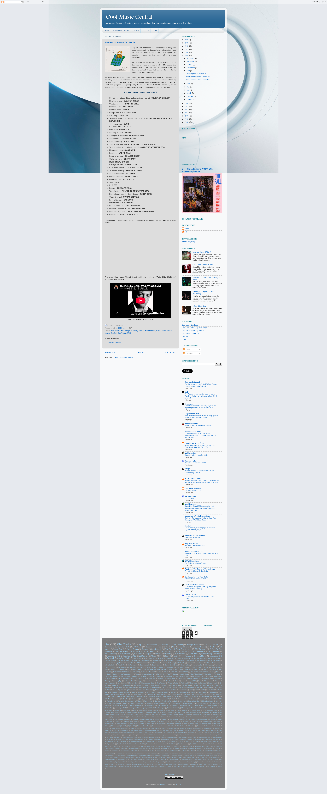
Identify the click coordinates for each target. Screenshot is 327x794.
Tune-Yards (135, 660)
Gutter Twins (151, 672)
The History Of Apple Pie (119, 705)
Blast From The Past (154, 647)
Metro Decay (119, 739)
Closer (136, 721)
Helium (183, 681)
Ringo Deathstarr (207, 701)
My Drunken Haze (149, 741)
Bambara (163, 714)
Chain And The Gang (187, 719)
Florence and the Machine (121, 672)
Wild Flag (199, 687)
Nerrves (188, 741)
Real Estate (193, 683)
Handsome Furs (189, 694)
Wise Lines (177, 766)
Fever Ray (152, 658)
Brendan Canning (197, 717)
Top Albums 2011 (113, 656)
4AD (119, 678)
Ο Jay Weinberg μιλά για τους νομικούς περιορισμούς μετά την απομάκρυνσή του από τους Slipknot (200, 435)
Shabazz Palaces (145, 748)
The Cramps (110, 753)
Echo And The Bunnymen (203, 723)
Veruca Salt (150, 764)
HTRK (159, 672)
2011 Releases (213, 651)
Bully (116, 719)
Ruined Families (114, 748)
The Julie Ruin (117, 687)
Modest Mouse (151, 667)
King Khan (108, 735)
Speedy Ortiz (184, 674)
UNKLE (112, 764)
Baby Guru (142, 678)
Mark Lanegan (121, 651)
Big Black (121, 690)
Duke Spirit (108, 681)
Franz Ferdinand (150, 681)
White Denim (213, 764)
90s (167, 647)
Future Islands (173, 728)
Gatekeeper (197, 728)
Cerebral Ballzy (174, 719)
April (188, 90)
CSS (121, 719)
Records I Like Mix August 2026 (196, 463)
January (190, 99)
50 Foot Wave (127, 678)
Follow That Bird (130, 681)
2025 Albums (189, 498)
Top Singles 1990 (161, 759)
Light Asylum (218, 735)
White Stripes (195, 708)
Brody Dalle (216, 717)
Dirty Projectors (151, 692)
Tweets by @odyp (188, 242)
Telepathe (218, 654)
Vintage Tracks (193, 644)
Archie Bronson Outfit (193, 712)
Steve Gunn (143, 750)
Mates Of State (217, 737)
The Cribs (119, 753)
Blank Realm (159, 690)
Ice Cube (201, 730)
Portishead (115, 746)
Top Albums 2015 (124, 333)
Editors (107, 726)
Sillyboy (148, 703)
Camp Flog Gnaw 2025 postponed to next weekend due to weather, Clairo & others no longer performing (200, 508)
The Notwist (216, 753)
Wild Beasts (144, 766)
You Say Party (211, 766)
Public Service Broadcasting (127, 701)
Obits (154, 699)
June (189, 84)
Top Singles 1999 (146, 762)
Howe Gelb (130, 696)
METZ (218, 672)
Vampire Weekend (173, 708)
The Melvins (207, 753)
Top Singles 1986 (110, 759)
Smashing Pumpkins (195, 748)
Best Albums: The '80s (121, 30)
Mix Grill (188, 526)
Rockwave (219, 701)
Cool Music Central (129, 16)
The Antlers (182, 750)
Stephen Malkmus (159, 703)
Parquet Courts (132, 649)
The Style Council (188, 755)
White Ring (190, 687)
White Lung (184, 708)
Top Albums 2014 (181, 651)
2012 (187, 110)
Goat (142, 672)
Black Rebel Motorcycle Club (145, 717)
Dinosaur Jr (212, 669)
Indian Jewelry (210, 730)
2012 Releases (200, 649)
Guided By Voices (175, 694)
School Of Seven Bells (136, 703)
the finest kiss (190, 496)
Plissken (213, 647)
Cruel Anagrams (124, 692)
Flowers (107, 728)
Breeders (161, 678)
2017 (187, 49)
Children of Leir (127, 721)
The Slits (174, 705)
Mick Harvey (149, 739)
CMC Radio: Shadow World (202, 265)
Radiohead (184, 683)
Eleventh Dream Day (143, 726)
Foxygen (140, 681)
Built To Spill (125, 331)
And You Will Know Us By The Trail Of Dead (158, 669)
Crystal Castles (197, 665)
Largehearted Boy (192, 414)
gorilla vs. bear (191, 453)
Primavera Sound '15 (148, 674)
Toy (180, 762)
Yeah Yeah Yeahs (123, 658)
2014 (187, 103)
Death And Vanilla (122, 723)
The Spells (164, 755)
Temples (164, 685)
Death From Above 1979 (137, 723)
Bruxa (191, 690)
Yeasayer (118, 710)
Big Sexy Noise (131, 690)
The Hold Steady (164, 753)
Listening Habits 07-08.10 (201, 252)
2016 (187, 52)
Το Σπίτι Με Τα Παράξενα (195, 443)
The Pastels (108, 755)
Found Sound (184, 647)
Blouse (171, 717)
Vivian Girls (181, 687)
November (191, 61)
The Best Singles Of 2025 (193, 490)
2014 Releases (125, 654)
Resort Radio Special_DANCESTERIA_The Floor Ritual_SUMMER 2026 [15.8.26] (200, 446)
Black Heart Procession (145, 690)
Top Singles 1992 (187, 759)
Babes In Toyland (133, 714)
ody (186, 232)
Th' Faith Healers (172, 750)
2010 (187, 116)
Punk (140, 701)
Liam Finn (210, 735)
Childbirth (117, 721)
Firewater (208, 726)
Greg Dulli (108, 730)
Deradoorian (205, 678)
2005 (167, 710)
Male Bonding (206, 696)
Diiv (160, 656)
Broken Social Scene (171, 665)
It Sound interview (199, 306)
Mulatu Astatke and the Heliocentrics (115, 741)
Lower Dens (143, 737)
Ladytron (140, 735)
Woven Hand (216, 708)
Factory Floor (109, 663)
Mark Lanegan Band (147, 683)
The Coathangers (187, 703)
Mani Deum (192, 737)
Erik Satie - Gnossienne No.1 (195, 545)
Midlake (157, 739)
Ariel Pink (205, 712)
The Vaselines (154, 687)
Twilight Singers (160, 708)
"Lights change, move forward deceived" (199, 425)
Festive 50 (200, 726)
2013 (187, 106)
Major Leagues (182, 737)
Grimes (113, 667)
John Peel (148, 732)
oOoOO (220, 766)
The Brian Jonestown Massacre (203, 685)
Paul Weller (193, 744)
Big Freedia (114, 717)
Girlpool (128, 694)
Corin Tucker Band (175, 721)
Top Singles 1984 (202, 757)
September (191, 68)
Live (107, 644)
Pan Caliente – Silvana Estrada (195, 563)
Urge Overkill (121, 764)
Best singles (109, 647)
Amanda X (141, 712)
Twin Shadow (207, 762)
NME (186, 392)
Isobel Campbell (115, 732)
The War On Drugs (185, 705)
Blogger (178, 784)
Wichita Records (124, 766)
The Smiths (155, 755)
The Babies (191, 750)
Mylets (159, 741)
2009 (187, 119)
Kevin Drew (207, 732)
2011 (187, 113)
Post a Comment (114, 343)
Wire (176, 676)
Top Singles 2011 (120, 708)
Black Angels (181, 660)
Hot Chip (173, 730)
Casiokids (164, 719)
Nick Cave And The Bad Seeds (142, 651)
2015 (187, 56)
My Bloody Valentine (111, 674)
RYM (184, 339)
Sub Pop (151, 750)
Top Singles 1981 (163, 757)
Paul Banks (172, 744)
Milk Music (108, 699)
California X (136, 719)
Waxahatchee (216, 667)
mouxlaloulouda (191, 424)
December (191, 58)
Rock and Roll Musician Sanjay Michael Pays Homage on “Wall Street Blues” (200, 519)
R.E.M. (176, 683)
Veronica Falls (168, 676)
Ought (173, 699)
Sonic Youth (156, 649)
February (190, 96)
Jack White (174, 672)
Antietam (170, 712)
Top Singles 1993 (200, 759)
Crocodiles (113, 692)
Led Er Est (188, 735)
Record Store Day (194, 701)
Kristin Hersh (132, 667)
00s (205, 644)
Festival (165, 644)
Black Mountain (144, 665)
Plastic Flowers (212, 744)
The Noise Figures (130, 687)
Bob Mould (190, 660)
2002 (156, 710)
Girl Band (217, 728)
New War (203, 741)
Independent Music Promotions (197, 516)
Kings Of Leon (117, 735)
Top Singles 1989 (148, 759)
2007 (178, 710)
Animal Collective (110, 665)
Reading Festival (150, 746)
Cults (133, 692)
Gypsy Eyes (124, 730)
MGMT (163, 737)
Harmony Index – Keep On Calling (196, 455)
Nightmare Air (111, 744)
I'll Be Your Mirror (191, 730)
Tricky (193, 762)
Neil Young (180, 741)
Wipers (169, 766)
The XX (164, 687)
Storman (162, 784)
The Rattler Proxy (149, 705)
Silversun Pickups (167, 748)
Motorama (198, 739)
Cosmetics (186, 721)
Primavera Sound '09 (183, 658)
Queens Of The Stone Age (163, 701)
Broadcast (208, 717)
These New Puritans (154, 676)
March (189, 93)
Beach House (193, 654)
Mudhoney (217, 739)
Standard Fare (125, 750)
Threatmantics (140, 757)
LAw (212, 672)
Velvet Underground (138, 764)
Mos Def (190, 739)
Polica (170, 683)
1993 (140, 710)
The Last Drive (185, 753)
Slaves (177, 748)
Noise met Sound (134, 744)
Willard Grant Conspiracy (158, 766)
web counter (169, 775)
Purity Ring (171, 663)
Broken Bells (108, 719)
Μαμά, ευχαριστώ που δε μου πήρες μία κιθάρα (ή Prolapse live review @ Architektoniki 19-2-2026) (202, 482)
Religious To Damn (186, 746)
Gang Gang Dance (117, 694)
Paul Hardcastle (183, 744)
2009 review (143, 656)
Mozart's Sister (207, 739)
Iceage (166, 672)
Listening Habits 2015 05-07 (196, 74)
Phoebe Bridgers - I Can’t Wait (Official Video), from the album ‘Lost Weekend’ (201, 385)
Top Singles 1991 (174, 759)
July (188, 71)
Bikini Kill (123, 717)
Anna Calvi (118, 649)
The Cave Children (174, 703)
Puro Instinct (148, 701)
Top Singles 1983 (189, 757)
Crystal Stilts (182, 678)
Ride (168, 674)
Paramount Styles (161, 744)
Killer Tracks (161, 331)
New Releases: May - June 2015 (198, 80)
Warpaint (167, 654)
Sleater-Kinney (206, 654)
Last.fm (185, 336)
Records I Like (190, 461)
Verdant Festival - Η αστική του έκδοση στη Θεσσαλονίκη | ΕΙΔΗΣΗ (199, 472)
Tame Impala (155, 685)
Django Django (163, 692)
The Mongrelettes (135, 705)
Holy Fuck (112, 696)
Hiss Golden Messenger (152, 730)
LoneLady (117, 737)
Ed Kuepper (216, 723)
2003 (108, 690)
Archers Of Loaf (180, 712)
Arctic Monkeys (169, 660)
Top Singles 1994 (212, 759)
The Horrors (175, 753)
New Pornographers (126, 674)
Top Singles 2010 (158, 762)
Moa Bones (175, 739)
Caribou (157, 719)
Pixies (137, 674)
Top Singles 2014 (147, 708)
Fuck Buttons (202, 692)
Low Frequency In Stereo (130, 737)
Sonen (107, 750)
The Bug (199, 750)
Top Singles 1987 (123, 759)
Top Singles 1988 (135, 759)
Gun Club (116, 730)
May (188, 87)
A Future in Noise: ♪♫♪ (194, 551)
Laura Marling (160, 735)
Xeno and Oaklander (198, 766)
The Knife (217, 658)
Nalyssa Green (145, 699)
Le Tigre (180, 735)
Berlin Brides (197, 714)
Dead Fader (216, 721)
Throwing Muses (200, 656)
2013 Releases (110, 654)
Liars (163, 663)
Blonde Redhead (157, 665)
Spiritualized (114, 750)
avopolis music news (193, 431)
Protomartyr (169, 667)
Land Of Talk (149, 735)
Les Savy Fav (154, 663)
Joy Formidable (167, 732)
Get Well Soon (208, 728)
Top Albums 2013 (123, 660)
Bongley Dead (185, 717)
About (154, 30)
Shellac (174, 674)
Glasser (160, 681)
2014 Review (111, 678)
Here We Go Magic (136, 730)
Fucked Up (212, 692)
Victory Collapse (184, 764)
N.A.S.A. (165, 741)
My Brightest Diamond (135, 741)
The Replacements (144, 755)
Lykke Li (141, 667)
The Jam (190, 663)
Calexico (127, 719)
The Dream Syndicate (111, 676)
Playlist (148, 654)
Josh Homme (157, 732)
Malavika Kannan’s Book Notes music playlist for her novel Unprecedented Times (201, 417)
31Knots (184, 710)
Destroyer (141, 692)
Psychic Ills (160, 674)
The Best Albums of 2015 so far (120, 42)
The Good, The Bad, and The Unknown (200, 569)
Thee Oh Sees (199, 705)
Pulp (141, 746)
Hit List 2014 (210, 694)
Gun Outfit (169, 681)
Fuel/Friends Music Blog (194, 585)
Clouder (142, 721)
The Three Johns (212, 755)
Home (106, 30)
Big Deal (215, 714)
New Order (196, 741)
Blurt (177, 717)
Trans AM (186, 762)
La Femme (185, 696)
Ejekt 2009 (122, 726)
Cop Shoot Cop (162, 721)
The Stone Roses (175, 755)
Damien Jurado (196, 721)
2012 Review (157, 660)
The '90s (136, 30)
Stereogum (189, 404)
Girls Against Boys (138, 694)
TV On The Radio (195, 667)
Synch (146, 685)
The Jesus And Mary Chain (129, 676)
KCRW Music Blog (192, 561)
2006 (172, 710)
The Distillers (213, 703)
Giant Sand (135, 672)
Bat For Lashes (132, 665)
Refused (176, 746)
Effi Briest (114, 726)
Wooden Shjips (184, 676)
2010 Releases (198, 651)
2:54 (114, 690)
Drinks (185, 723)
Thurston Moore (110, 660)
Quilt (175, 701)
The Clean (219, 750)
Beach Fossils (172, 714)
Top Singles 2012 (134, 708)
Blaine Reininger (161, 717)
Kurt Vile (176, 696)
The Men (206, 667)
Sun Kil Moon (126, 685)
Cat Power (138, 654)
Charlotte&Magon (201, 719)
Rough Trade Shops (113, 703)
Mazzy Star (110, 739)
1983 (134, 710)
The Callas (208, 674)
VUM (128, 764)
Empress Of (155, 726)
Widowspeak (135, 766)
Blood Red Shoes (171, 690)
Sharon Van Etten (181, 667)
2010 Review (146, 660)
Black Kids (131, 717)
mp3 (140, 644)
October (190, 64)
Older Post (170, 352)
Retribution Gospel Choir (202, 746)
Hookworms (164, 730)
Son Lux (217, 748)
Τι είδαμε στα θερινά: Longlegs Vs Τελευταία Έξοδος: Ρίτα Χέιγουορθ (200, 529)
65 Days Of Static (195, 710)
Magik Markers (171, 737)
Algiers (153, 656)
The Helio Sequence (150, 753)
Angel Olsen (137, 658)
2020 (187, 40)
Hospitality (121, 696)
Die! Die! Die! (160, 723)
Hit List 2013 (192, 681)
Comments (189, 353)
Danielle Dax (207, 721)
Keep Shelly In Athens (154, 696)
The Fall (114, 333)
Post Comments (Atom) (124, 357)
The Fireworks (138, 753)
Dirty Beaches (215, 678)
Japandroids (184, 672)
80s (173, 647)
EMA (144, 658)
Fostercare (124, 728)
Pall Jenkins (149, 744)
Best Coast (178, 669)
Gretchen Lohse (162, 694)
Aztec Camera (115, 714)
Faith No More (181, 726)
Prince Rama (124, 746)
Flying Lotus (115, 728)
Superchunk (137, 685)
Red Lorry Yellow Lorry (164, 746)
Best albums (115, 331)
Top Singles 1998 (133, 762)
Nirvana (160, 658)
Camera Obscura (147, 719)
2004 (162, 710)
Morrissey (134, 699)
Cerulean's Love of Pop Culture (197, 577)
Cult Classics (209, 665)
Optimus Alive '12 (163, 699)
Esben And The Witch (167, 726)
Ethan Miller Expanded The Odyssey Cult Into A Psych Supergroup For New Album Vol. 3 (201, 407)
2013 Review (216, 663)
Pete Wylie (203, 744)
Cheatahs (212, 719)
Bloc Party (197, 669)
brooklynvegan (190, 504)
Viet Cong (172, 687)
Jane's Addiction (127, 732)
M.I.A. (125, 683)
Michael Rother (139, 739)
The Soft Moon (143, 687)
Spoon (210, 658)
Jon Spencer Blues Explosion (199, 672)
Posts (187, 349)
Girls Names (151, 694)
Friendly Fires (144, 728)
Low (119, 683)
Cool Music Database (190, 325)
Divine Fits (178, 723)
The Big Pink (186, 685)
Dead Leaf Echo (193, 678)
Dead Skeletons (109, 723)
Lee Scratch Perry (199, 735)
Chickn (203, 690)
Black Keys (188, 669)
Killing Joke (167, 696)
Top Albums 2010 (164, 651)
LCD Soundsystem (142, 663)
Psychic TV (134, 746)
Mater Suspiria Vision (204, 737)
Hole (199, 681)
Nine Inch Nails (121, 744)
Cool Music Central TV (190, 334)
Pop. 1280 (219, 699)
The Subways (200, 755)
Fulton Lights (155, 728)
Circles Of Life (190, 595)
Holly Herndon (150, 331)
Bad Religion (145, 714)
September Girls (133, 748)
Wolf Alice (208, 687)
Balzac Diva (154, 714)
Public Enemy (111, 701)
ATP (204, 710)
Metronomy (129, 739)
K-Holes (199, 732)
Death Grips (150, 723)
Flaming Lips (118, 681)
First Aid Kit (217, 726)
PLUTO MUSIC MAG (193, 479)
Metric (176, 656)
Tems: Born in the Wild (192, 538)
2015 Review (137, 669)
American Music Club (153, 712)
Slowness (184, 748)
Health (177, 681)
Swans (157, 654)
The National (186, 656)
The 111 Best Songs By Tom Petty (196, 571)
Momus (183, 739)
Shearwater (156, 748)
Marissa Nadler (134, 683)
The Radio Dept (131, 755)
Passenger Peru (183, 699)
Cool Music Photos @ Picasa (193, 331)
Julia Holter (129, 663)
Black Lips (152, 678)
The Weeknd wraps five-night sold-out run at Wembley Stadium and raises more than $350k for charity (201, 396)
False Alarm (191, 726)
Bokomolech (183, 690)
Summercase (160, 750)
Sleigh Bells (181, 663)
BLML (123, 714)
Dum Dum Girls (124, 647)
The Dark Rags (201, 703)
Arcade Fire (121, 665)
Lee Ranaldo (195, 696)
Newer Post (111, 352)
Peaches (202, 699)
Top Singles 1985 (215, 757)
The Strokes (199, 663)
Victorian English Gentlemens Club (166, 764)
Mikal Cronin (165, 739)
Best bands (206, 714)
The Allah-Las (174, 685)
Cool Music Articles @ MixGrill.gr (194, 328)
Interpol (168, 656)
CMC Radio (178, 644)
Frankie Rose (134, 728)
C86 (196, 690)
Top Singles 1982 (176, 757)
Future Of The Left (186, 728)
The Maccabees (196, 753)
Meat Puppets (161, 683)
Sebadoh (203, 683)
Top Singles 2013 (171, 762)
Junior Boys (190, 732)
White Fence (114, 766)
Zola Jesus (127, 710)
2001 (151, 710)
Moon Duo (125, 699)
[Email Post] (130, 328)
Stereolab (134, 750)
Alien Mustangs (131, 712)
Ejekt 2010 (131, 726)
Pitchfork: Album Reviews (195, 536)
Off (143, 744)
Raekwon (182, 701)
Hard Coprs (199, 694)
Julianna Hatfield (180, 732)
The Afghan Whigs (196, 674)
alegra (187, 228)
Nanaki (173, 741)
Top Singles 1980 (211, 705)
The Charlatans (209, 750)
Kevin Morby (216, 732)
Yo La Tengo (196, 676)
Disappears (169, 723)
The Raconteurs (119, 755)
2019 (187, 43)
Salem (124, 703)
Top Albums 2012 (215, 656)
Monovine (117, 699)
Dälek (191, 723)
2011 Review (120, 669)
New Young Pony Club (215, 741)
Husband (180, 730)
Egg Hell (173, 692)
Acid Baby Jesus (212, 710)
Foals (106, 667)
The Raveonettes (163, 705)
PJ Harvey (138, 647)
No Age (161, 667)
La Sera (133, 735)
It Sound (217, 681)
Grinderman (122, 667)
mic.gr (187, 469)
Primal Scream (169, 658)
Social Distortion (208, 748)
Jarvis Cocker (138, 732)
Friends (193, 692)
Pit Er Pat (210, 699)
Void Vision (194, 764)
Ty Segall (110, 658)
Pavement (194, 699)
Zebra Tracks (218, 687)
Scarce (124, 748)
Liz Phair (109, 737)
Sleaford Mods (212, 683)
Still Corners (115, 685)
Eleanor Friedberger (213, 660)
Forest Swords (183, 692)
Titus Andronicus (151, 757)
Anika (163, 712)
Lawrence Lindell (171, 735)
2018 (187, 46)
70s (135, 678)
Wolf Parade (186, 766)
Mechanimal (216, 696)
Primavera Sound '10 (198, 658)
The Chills (217, 674)
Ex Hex (217, 665)
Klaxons (126, 735)
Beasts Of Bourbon (185, 714)
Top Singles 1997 (120, 762)
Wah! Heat (203, 764)
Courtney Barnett (137, 331)
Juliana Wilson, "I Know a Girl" (195, 579)
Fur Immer (164, 728)
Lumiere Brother (154, 737)
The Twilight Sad (116, 757)
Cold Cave (210, 690)
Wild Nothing (205, 708)
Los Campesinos (110, 683)
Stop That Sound (191, 544)
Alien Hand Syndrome (117, 712)
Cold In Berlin (152, 721)
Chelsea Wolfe (170, 678)
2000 (145, 710)
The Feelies (127, 753)
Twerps (199, 762)
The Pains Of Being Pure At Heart (178, 649)
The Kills (143, 676)
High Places (120, 663)
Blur (205, 669)
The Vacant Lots (128, 757)
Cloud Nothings (185, 665)
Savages (145, 649)
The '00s (145, 30)
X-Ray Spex (108, 710)
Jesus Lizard (141, 696)
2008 (187, 122)
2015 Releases (179, 654)
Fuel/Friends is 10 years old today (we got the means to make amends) (200, 588)
